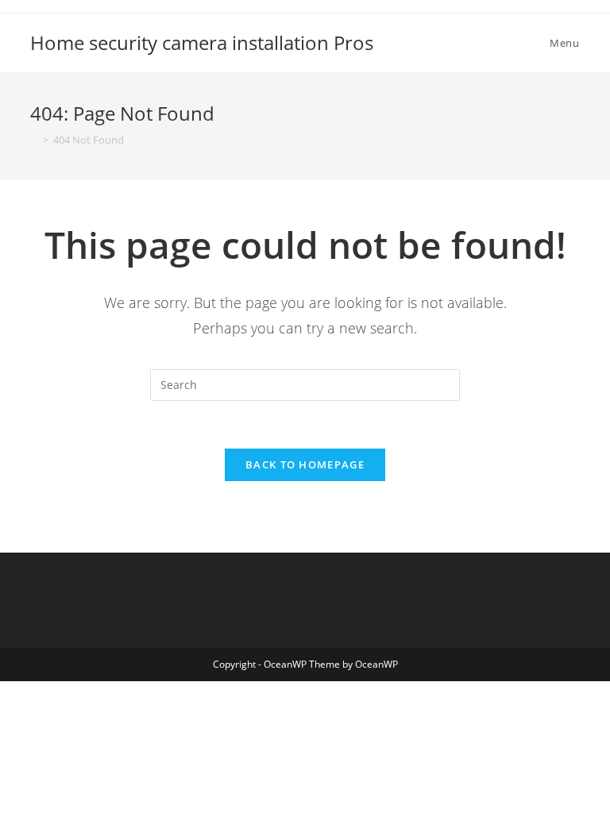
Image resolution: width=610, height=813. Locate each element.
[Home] (34, 140)
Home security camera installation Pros (201, 42)
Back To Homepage (305, 464)
